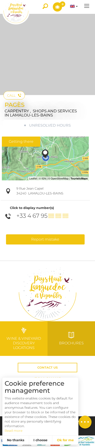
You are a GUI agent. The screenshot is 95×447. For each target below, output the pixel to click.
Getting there (21, 141)
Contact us (47, 367)
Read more (13, 431)
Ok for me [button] (65, 440)
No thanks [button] (15, 440)
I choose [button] (40, 440)
